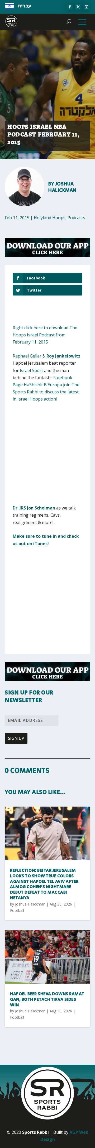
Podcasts (76, 218)
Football (17, 910)
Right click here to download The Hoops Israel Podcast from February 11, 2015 (45, 335)
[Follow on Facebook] (69, 7)
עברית (24, 6)
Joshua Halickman (62, 187)
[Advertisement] (47, 456)
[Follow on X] (78, 7)
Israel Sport (31, 370)
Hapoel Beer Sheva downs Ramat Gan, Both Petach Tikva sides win (47, 999)
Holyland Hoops (49, 218)
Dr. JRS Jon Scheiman (34, 508)
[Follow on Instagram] (86, 7)
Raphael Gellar (27, 356)
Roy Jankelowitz (63, 356)
